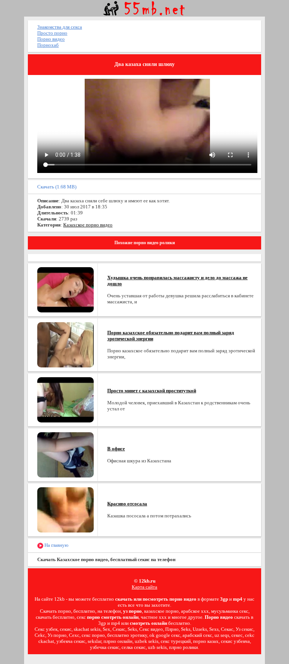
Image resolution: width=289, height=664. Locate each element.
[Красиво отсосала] (65, 509)
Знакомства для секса (59, 27)
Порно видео (51, 39)
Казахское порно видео (88, 225)
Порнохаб (48, 45)
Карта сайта (144, 587)
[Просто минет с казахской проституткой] (65, 399)
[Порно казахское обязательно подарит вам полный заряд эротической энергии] (65, 344)
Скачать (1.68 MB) (56, 187)
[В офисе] (65, 454)
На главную (55, 545)
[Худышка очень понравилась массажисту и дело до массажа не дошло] (65, 289)
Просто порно (52, 33)
